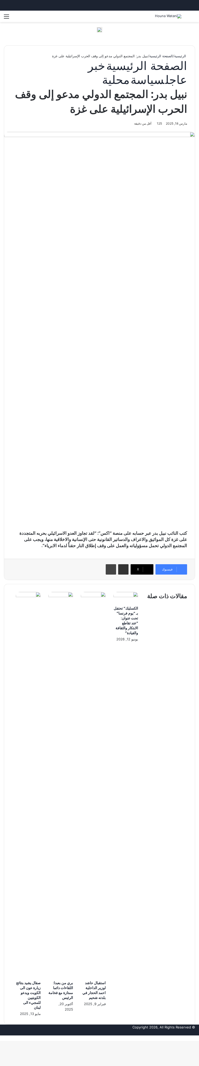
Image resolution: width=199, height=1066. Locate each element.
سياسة (147, 80)
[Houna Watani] (168, 16)
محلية (116, 80)
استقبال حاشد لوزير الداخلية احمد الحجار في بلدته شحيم (94, 990)
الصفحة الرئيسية (161, 56)
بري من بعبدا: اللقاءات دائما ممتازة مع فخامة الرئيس (60, 990)
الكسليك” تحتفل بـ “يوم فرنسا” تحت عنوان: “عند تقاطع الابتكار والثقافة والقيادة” (126, 620)
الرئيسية (180, 56)
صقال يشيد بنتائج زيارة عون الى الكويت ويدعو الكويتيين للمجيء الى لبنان (28, 995)
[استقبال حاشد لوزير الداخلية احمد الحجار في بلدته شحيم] (93, 596)
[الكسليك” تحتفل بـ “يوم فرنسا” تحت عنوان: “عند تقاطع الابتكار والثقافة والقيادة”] (125, 596)
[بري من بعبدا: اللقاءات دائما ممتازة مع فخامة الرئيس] (60, 596)
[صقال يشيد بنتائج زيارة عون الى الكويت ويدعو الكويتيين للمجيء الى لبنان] (28, 596)
